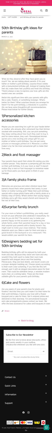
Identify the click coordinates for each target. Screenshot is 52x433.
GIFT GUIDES (12, 17)
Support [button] (9, 403)
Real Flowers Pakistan (14, 428)
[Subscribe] (43, 351)
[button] (4, 10)
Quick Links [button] (10, 386)
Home (4, 17)
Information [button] (10, 394)
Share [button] (7, 311)
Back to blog (27, 320)
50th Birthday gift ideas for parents (32, 17)
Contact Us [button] (10, 377)
